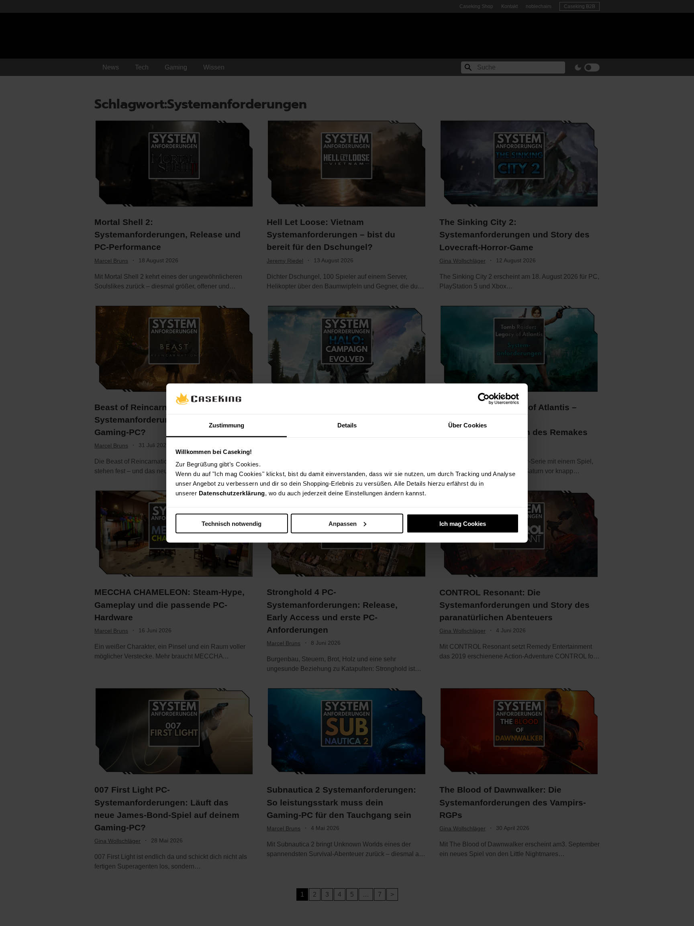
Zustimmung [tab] (227, 425)
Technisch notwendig (231, 523)
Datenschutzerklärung (232, 493)
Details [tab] (347, 425)
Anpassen (343, 523)
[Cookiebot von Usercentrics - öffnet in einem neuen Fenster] (484, 398)
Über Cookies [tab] (467, 425)
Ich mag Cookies (462, 523)
